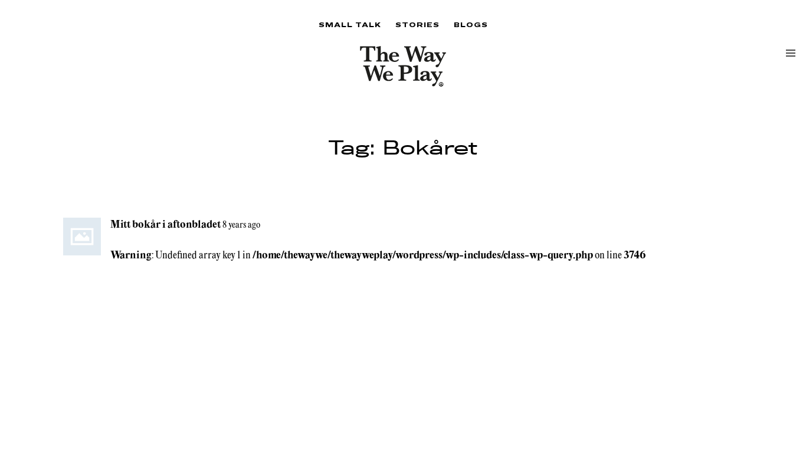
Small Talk (350, 24)
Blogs (471, 24)
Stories (417, 24)
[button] (790, 53)
